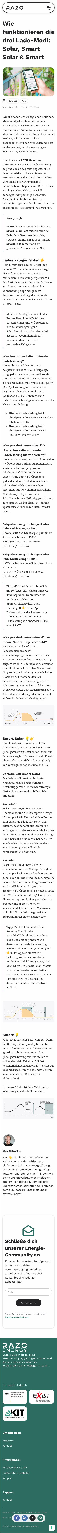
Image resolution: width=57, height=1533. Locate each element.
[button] (48, 7)
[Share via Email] (40, 1518)
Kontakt (7, 1446)
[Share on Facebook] (17, 1518)
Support (7, 1478)
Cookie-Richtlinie (32, 1512)
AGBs (44, 1512)
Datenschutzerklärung (12, 1512)
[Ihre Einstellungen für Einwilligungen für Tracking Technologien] (52, 1528)
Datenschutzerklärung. (17, 1317)
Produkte (8, 1440)
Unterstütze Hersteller (16, 1473)
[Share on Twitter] (32, 1518)
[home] (14, 8)
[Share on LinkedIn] (25, 1518)
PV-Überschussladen (15, 1467)
